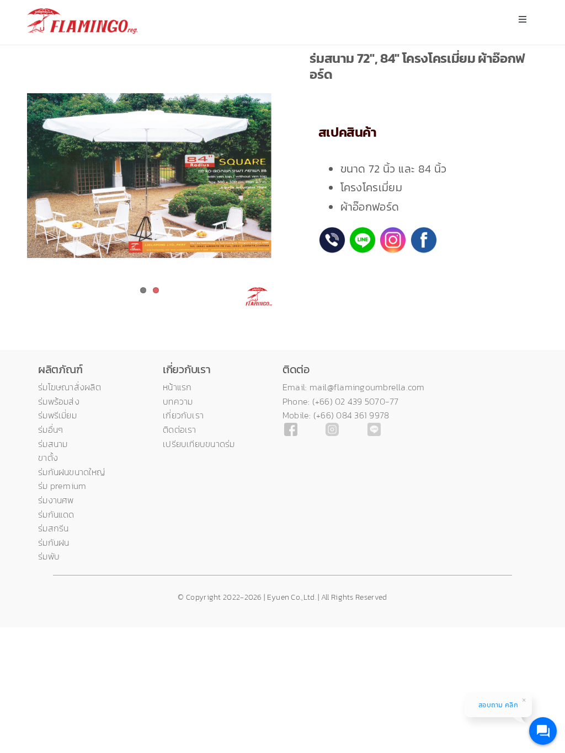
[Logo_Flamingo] (82, 14)
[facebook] (290, 428)
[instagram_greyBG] (332, 428)
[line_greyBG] (374, 428)
